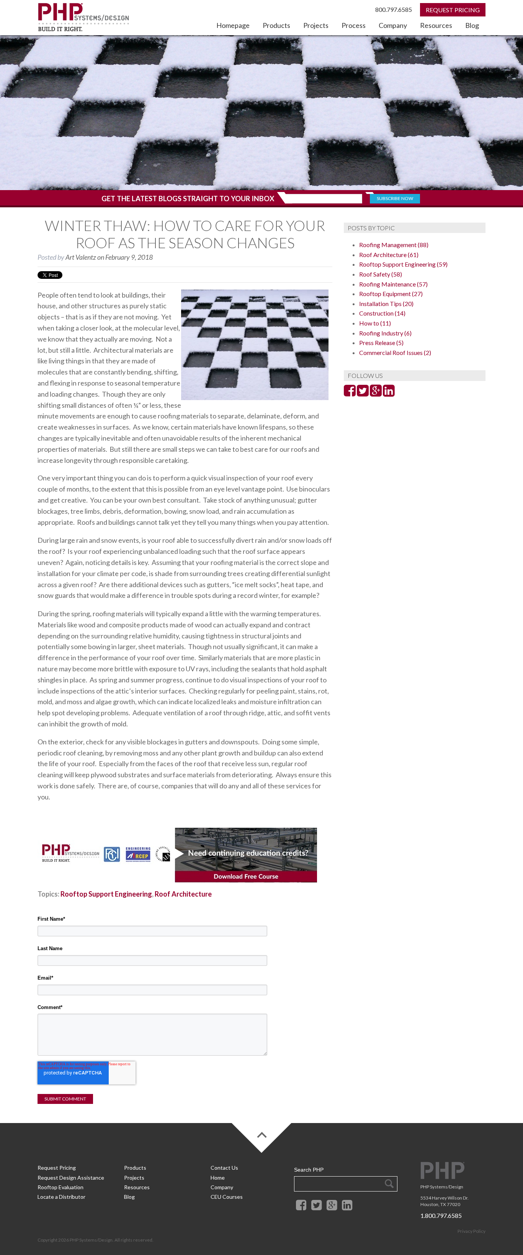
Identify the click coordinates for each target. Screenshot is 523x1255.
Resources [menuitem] (436, 25)
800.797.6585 (393, 9)
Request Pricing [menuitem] (57, 1167)
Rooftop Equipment (391, 293)
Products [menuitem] (276, 25)
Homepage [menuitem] (233, 25)
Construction (382, 313)
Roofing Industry (385, 333)
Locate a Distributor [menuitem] (61, 1196)
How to (375, 323)
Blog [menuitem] (472, 25)
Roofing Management (393, 244)
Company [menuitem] (393, 25)
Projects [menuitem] (316, 25)
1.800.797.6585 (441, 1215)
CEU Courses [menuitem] (227, 1196)
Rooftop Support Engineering (106, 894)
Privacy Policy (471, 1231)
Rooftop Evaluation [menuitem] (60, 1187)
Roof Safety (380, 274)
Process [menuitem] (354, 25)
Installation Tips (386, 303)
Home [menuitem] (218, 1177)
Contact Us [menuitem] (224, 1167)
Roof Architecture (183, 894)
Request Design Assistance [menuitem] (71, 1177)
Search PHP (309, 1170)
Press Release (381, 342)
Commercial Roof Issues (395, 352)
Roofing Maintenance (393, 284)
